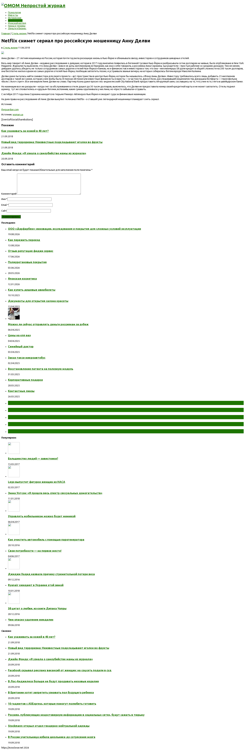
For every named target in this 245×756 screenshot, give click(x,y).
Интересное (14, 18)
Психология (14, 12)
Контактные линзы (21, 391)
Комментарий (8, 193)
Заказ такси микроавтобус (26, 357)
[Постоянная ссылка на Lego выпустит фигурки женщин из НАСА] (14, 476)
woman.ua (18, 114)
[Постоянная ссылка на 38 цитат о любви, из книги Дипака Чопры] (14, 603)
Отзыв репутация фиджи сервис (30, 250)
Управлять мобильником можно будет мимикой (42, 516)
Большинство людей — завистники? (33, 458)
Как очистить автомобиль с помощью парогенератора (46, 539)
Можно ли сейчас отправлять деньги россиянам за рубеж (48, 324)
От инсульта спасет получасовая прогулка (45, 403)
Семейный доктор (21, 346)
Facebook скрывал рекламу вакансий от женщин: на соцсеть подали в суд (59, 670)
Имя (3, 199)
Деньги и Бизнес (17, 28)
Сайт (4, 210)
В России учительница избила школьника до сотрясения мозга (51, 736)
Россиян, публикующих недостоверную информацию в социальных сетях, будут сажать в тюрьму (76, 714)
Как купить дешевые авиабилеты (31, 289)
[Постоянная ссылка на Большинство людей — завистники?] (14, 453)
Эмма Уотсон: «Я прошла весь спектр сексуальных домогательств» (55, 493)
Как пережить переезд (24, 239)
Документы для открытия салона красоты (38, 300)
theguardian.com (10, 109)
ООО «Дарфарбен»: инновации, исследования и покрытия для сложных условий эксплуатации (74, 228)
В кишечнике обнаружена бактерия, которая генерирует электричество (70, 417)
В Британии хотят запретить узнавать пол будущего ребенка (51, 692)
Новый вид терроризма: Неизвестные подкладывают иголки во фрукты (51, 142)
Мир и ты (13, 15)
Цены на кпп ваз (19, 335)
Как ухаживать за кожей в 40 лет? (25, 130)
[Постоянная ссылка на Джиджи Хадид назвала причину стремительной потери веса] (14, 568)
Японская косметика (22, 278)
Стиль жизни (15, 20)
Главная (5, 33)
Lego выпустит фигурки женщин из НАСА (36, 481)
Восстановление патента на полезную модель (40, 368)
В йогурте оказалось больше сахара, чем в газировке (54, 424)
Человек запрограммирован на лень (39, 431)
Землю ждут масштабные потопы (38, 410)
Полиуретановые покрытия (27, 262)
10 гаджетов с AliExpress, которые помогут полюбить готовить (52, 703)
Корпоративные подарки (25, 379)
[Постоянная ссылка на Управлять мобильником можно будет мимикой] (14, 510)
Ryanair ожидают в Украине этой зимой (36, 585)
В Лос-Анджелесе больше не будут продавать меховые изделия (53, 681)
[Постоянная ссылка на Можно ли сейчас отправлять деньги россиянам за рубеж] (14, 318)
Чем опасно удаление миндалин (30, 619)
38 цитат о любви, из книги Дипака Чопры (37, 608)
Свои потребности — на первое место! (35, 550)
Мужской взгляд (17, 23)
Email (4, 205)
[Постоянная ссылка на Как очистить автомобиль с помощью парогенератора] (14, 534)
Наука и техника (16, 26)
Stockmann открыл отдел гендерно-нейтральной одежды (49, 725)
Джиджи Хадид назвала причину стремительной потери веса (51, 574)
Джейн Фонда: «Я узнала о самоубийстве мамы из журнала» (43, 153)
